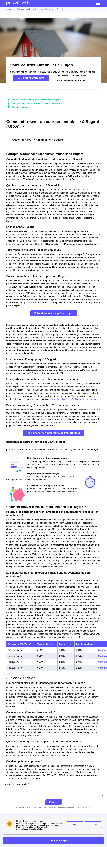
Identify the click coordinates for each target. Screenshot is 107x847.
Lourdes (73, 383)
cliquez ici (87, 808)
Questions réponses (21, 107)
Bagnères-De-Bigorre (72, 399)
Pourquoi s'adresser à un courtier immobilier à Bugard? (36, 100)
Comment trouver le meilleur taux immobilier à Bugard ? (36, 103)
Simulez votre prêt (32, 78)
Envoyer (53, 802)
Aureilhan (56, 399)
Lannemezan (91, 399)
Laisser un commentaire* (16, 784)
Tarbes (62, 383)
